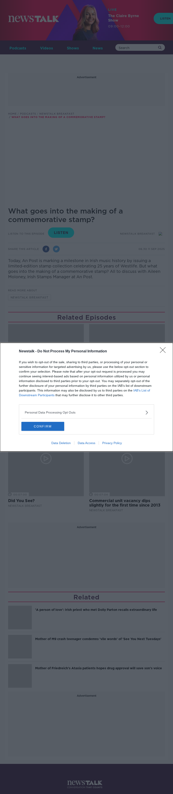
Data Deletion (61, 443)
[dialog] (86, 397)
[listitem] (86, 412)
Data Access (86, 443)
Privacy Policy (112, 443)
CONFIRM (43, 426)
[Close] (164, 351)
